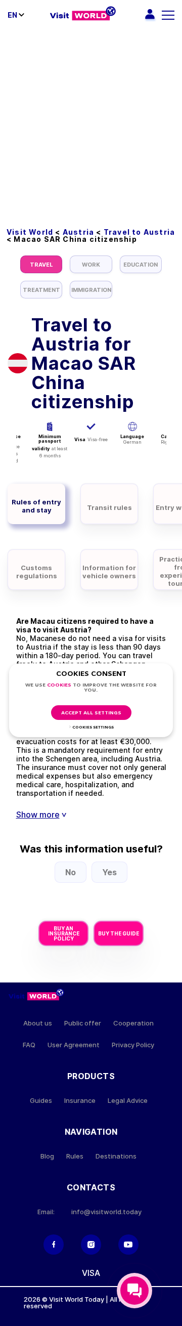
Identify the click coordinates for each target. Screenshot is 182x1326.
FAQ (29, 1045)
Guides (41, 1100)
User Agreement (74, 1045)
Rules (74, 1156)
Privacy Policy (133, 1045)
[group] (41, 264)
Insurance (80, 1100)
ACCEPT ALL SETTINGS (91, 713)
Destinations (116, 1156)
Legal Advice (128, 1100)
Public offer (82, 1023)
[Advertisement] (91, 126)
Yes (109, 872)
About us (37, 1023)
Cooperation (133, 1023)
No (70, 872)
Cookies (59, 685)
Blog (47, 1156)
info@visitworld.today (106, 1212)
